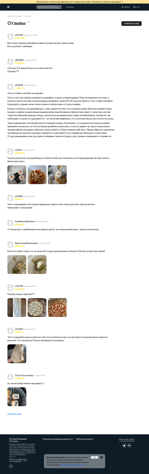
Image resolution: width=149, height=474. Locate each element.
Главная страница (14, 16)
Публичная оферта (84, 439)
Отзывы (28, 16)
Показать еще (14, 414)
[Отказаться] (101, 457)
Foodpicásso (17, 461)
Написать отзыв (131, 23)
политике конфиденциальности (72, 465)
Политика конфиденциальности (58, 439)
